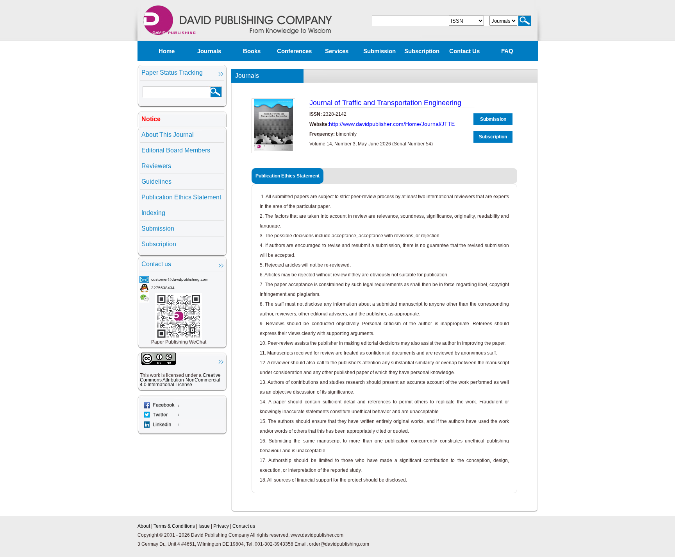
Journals (209, 51)
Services (336, 51)
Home (167, 51)
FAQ (507, 51)
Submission (379, 51)
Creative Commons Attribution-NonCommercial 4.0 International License (180, 380)
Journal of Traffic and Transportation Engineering (385, 103)
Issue (204, 526)
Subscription (421, 51)
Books (252, 51)
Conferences (294, 51)
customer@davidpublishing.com (179, 279)
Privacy (221, 526)
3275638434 (163, 288)
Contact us (464, 51)
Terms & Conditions (174, 526)
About (144, 526)
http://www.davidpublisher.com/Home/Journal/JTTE (392, 124)
